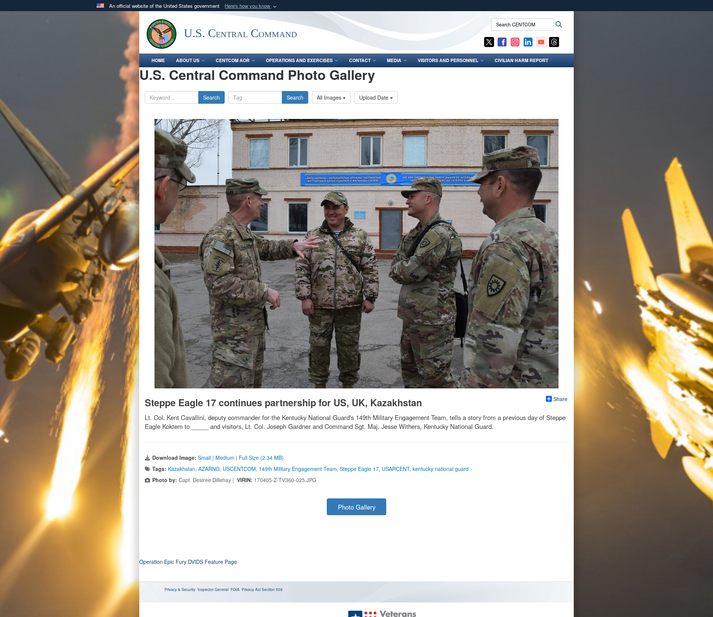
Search (211, 97)
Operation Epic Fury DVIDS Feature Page (188, 561)
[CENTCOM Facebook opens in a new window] (502, 41)
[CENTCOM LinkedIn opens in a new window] (528, 41)
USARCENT (396, 468)
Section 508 (272, 589)
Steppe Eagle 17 (359, 468)
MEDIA (394, 60)
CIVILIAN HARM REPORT (521, 60)
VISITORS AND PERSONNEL (448, 60)
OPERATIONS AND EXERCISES (299, 60)
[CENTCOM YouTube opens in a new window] (541, 41)
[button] (251, 6)
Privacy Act (251, 589)
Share (560, 399)
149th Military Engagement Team (298, 468)
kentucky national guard (441, 468)
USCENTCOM (239, 468)
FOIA (235, 589)
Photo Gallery (356, 507)
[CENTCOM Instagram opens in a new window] (515, 41)
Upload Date (374, 97)
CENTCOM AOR (233, 60)
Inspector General (213, 589)
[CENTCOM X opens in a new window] (489, 41)
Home (158, 60)
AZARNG (209, 468)
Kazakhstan (181, 468)
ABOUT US (187, 60)
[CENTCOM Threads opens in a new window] (554, 41)
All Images (330, 97)
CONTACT (360, 60)
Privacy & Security (180, 589)
